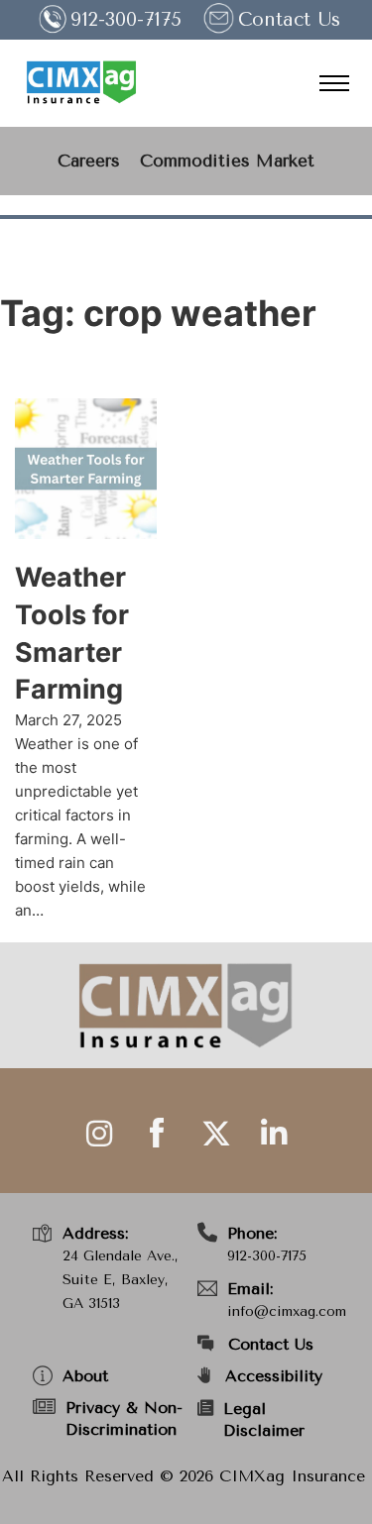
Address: (95, 1233)
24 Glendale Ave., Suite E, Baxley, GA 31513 (120, 1280)
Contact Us (289, 20)
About (85, 1375)
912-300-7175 (267, 1256)
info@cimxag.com (286, 1311)
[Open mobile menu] (334, 83)
